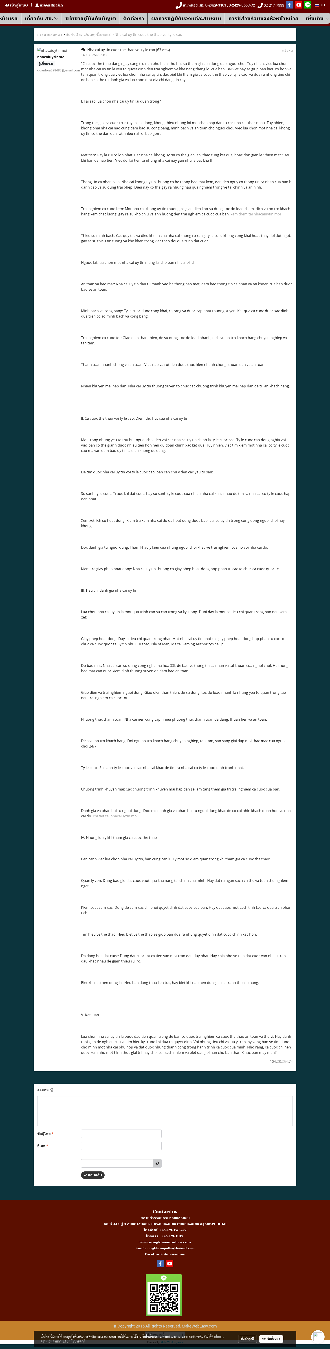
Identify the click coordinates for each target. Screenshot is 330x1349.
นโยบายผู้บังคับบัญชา (90, 18)
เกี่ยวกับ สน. (39, 18)
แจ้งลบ (287, 50)
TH (322, 5)
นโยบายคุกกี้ (77, 1341)
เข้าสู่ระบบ (18, 5)
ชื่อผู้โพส (45, 1133)
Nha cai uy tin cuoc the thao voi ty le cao (148, 34)
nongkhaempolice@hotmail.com (170, 1248)
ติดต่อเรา (133, 18)
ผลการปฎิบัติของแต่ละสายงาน (186, 18)
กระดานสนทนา (49, 34)
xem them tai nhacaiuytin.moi (256, 214)
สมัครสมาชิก (51, 5)
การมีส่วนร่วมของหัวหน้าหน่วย (263, 18)
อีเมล (42, 1145)
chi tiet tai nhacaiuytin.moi (115, 816)
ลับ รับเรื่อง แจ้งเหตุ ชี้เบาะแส (88, 34)
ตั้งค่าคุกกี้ (247, 1339)
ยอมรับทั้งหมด (271, 1339)
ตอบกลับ (94, 1175)
